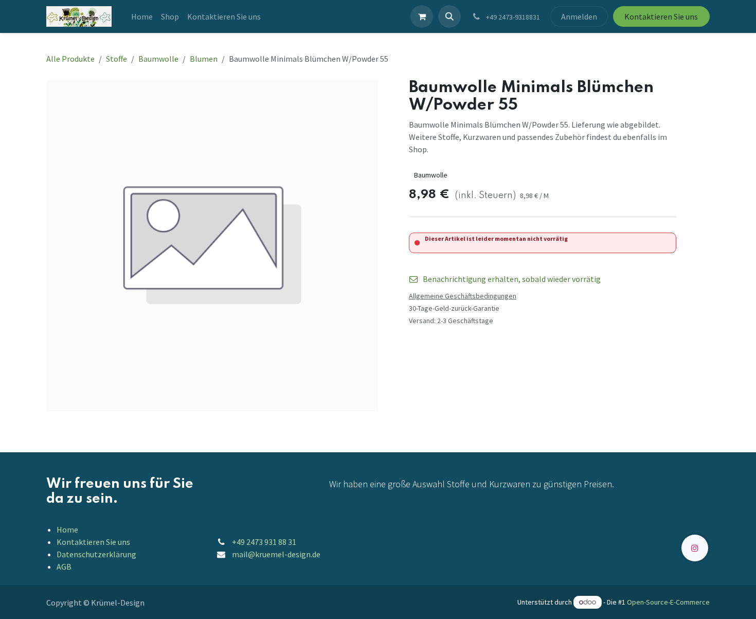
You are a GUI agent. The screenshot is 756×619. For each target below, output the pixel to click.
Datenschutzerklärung (96, 554)
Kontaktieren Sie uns (661, 16)
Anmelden (579, 16)
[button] (449, 16)
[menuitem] (142, 16)
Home (67, 529)
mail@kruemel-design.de (276, 554)
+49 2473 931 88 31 (264, 542)
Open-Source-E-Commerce (668, 602)
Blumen (204, 59)
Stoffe (116, 59)
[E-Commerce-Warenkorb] (421, 16)
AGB (64, 566)
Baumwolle (158, 59)
